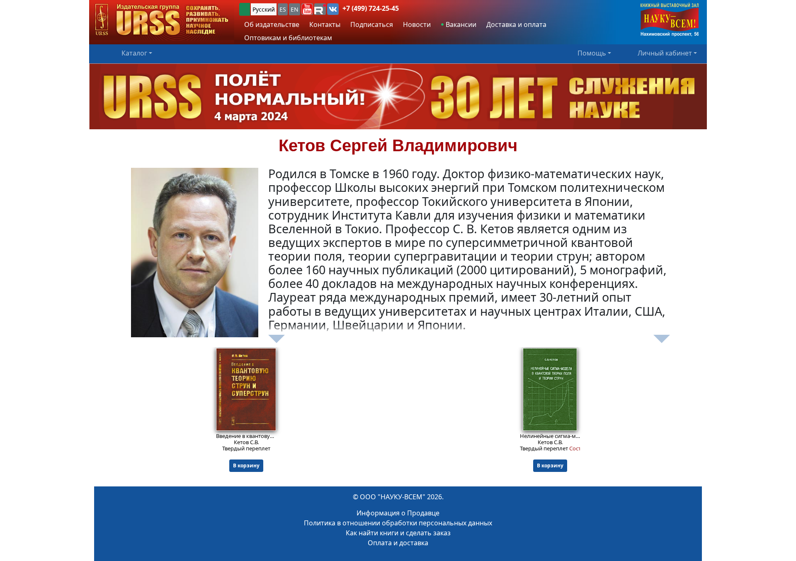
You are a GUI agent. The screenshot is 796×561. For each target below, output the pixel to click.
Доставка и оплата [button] (516, 24)
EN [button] (294, 9)
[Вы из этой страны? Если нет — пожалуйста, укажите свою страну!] (244, 9)
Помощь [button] (592, 53)
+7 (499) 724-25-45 (370, 8)
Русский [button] (263, 9)
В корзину (246, 465)
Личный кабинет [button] (665, 53)
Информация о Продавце (398, 512)
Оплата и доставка (398, 542)
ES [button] (282, 9)
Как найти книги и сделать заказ (398, 532)
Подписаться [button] (371, 24)
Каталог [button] (134, 53)
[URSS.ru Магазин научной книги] (161, 20)
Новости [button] (417, 24)
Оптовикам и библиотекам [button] (288, 37)
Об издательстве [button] (271, 24)
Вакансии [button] (460, 24)
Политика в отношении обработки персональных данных (398, 522)
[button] (307, 9)
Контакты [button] (324, 24)
